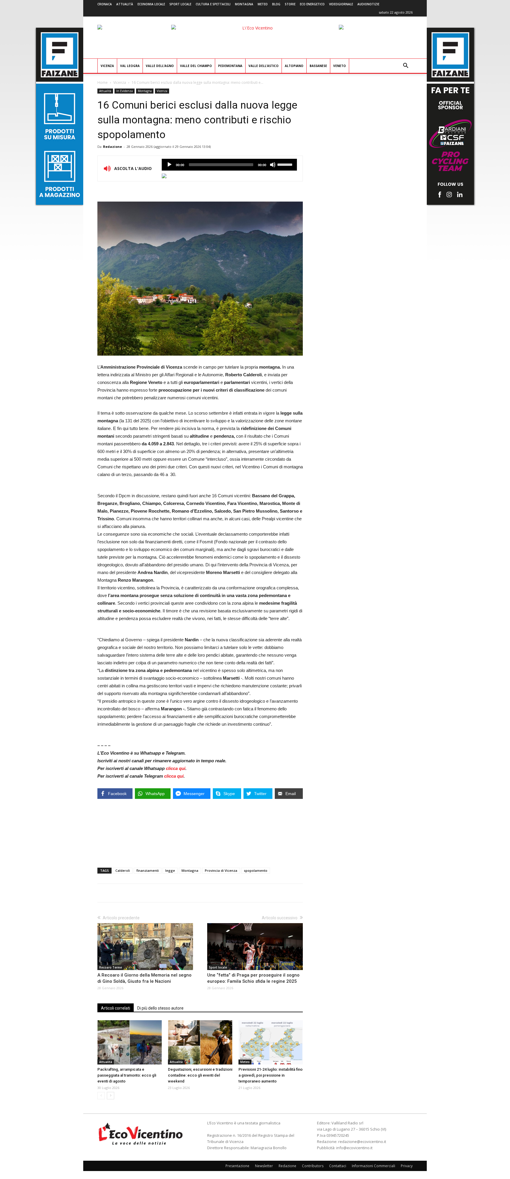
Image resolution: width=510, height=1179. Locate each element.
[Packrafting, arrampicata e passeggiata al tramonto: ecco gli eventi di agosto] (129, 1042)
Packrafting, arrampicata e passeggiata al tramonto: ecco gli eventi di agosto (126, 1075)
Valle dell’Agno (160, 66)
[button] (405, 66)
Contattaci (337, 1165)
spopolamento (255, 870)
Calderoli (122, 870)
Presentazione (237, 1165)
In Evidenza (124, 91)
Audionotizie (368, 4)
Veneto (339, 66)
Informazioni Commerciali (373, 1165)
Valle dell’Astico (264, 66)
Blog (276, 4)
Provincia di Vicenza (221, 870)
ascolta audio (169, 165)
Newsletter (264, 1165)
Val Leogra (130, 66)
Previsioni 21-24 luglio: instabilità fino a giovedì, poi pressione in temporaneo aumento (270, 1075)
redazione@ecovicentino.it (362, 1141)
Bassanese (318, 66)
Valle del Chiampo (196, 66)
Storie (290, 4)
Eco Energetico (312, 4)
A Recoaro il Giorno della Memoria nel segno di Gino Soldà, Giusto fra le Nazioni (144, 978)
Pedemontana (230, 66)
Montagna (244, 4)
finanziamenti (147, 870)
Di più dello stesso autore (160, 1008)
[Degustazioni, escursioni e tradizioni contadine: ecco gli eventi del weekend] (200, 1042)
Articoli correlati (115, 1008)
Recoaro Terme (110, 967)
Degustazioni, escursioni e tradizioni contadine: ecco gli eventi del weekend (200, 1075)
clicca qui (175, 768)
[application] (229, 165)
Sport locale (180, 4)
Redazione (112, 146)
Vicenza (107, 66)
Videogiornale (341, 4)
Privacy (407, 1165)
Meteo (263, 4)
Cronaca (104, 4)
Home (102, 82)
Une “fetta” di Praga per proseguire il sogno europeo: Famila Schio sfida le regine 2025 (253, 978)
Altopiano (294, 66)
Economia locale (151, 4)
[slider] (285, 164)
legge (170, 870)
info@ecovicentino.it (354, 1147)
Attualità (124, 4)
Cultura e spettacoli (213, 4)
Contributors (312, 1165)
